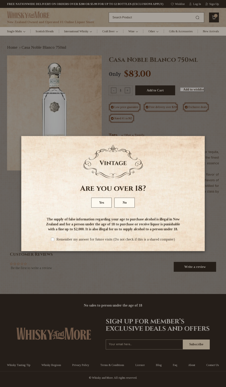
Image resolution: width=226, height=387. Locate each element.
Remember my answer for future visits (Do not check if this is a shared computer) (115, 239)
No (125, 202)
